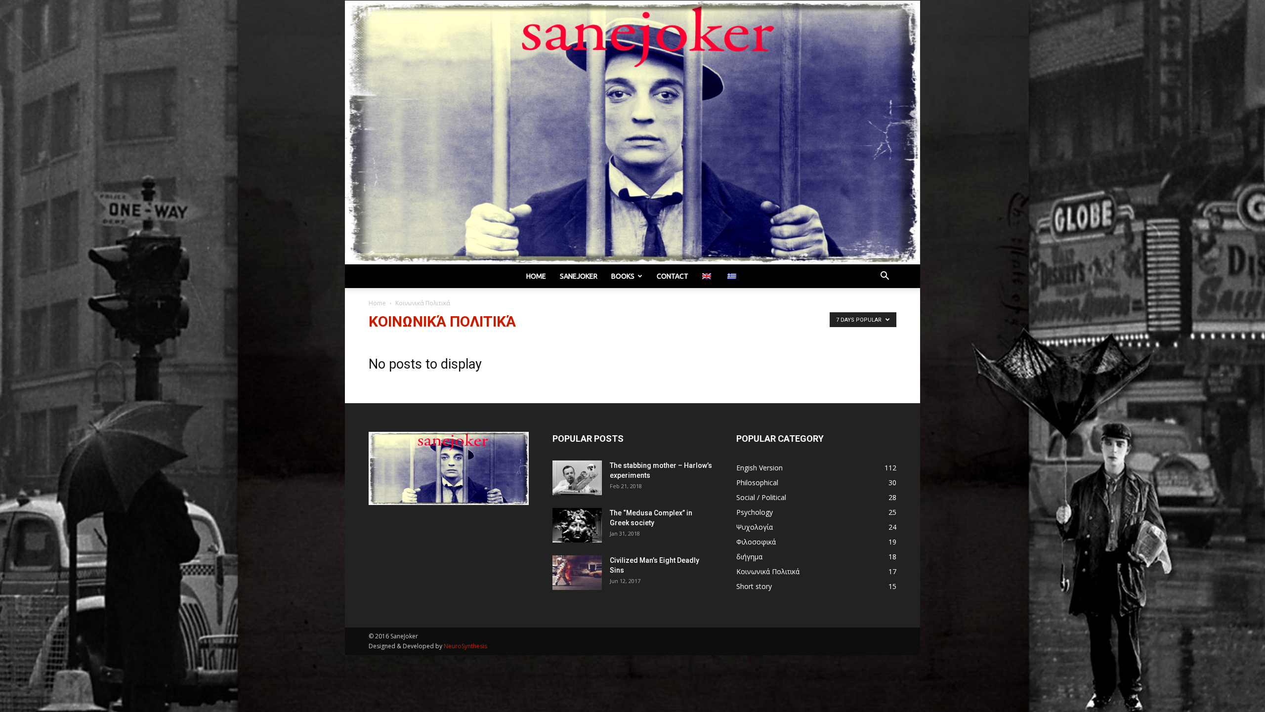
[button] (884, 277)
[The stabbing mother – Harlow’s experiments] (577, 478)
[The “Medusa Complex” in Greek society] (577, 525)
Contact (672, 276)
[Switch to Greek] (733, 276)
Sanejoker (578, 276)
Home (536, 276)
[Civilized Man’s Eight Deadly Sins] (577, 572)
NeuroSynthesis (465, 646)
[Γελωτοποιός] (632, 132)
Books (622, 276)
